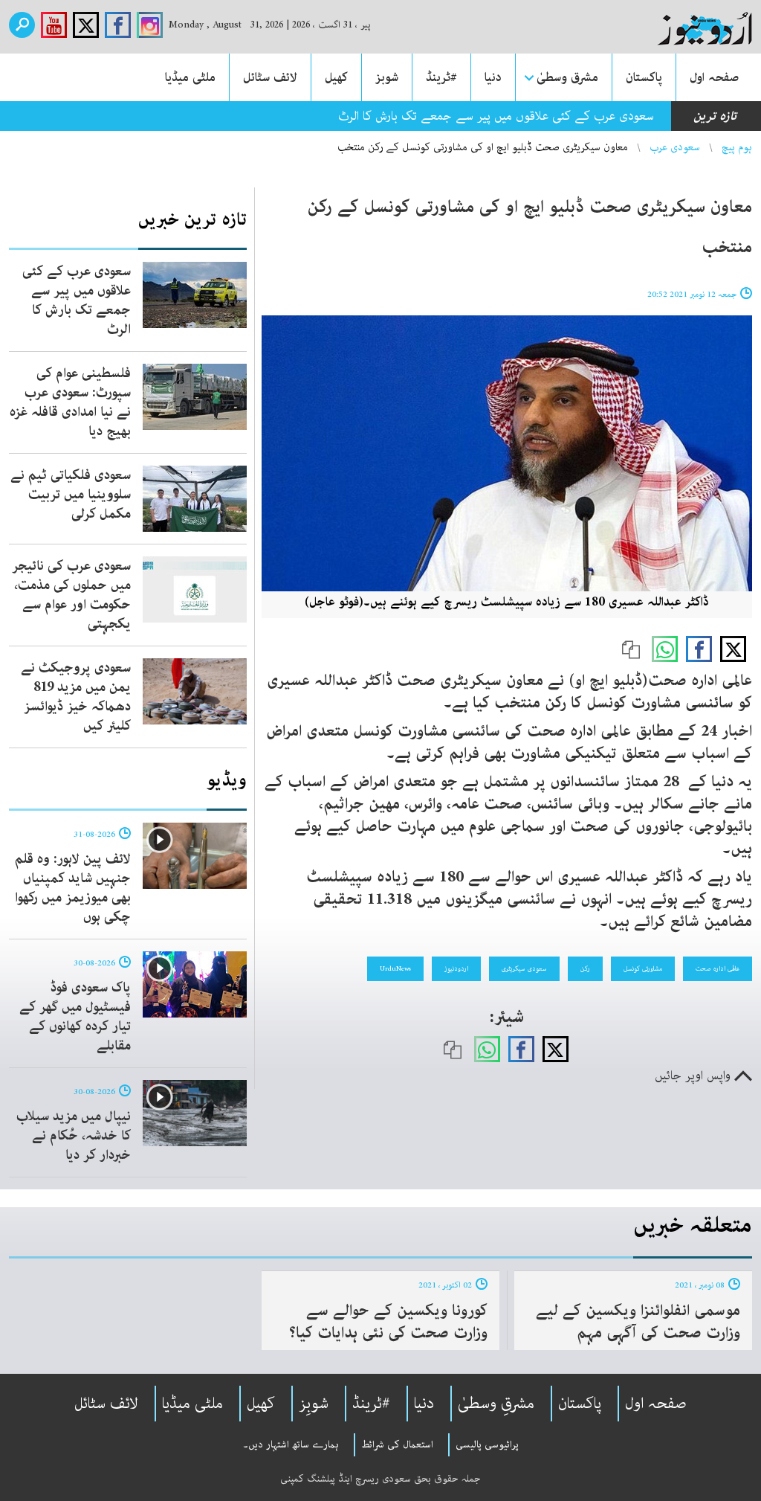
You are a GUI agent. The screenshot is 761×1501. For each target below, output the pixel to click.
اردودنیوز (456, 968)
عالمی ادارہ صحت (717, 968)
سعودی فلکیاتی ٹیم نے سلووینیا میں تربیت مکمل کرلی (70, 494)
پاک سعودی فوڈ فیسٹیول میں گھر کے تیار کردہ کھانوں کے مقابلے (75, 1016)
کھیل (336, 77)
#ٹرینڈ (441, 77)
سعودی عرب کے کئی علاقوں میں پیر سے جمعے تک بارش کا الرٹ (496, 116)
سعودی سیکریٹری (524, 968)
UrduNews (395, 968)
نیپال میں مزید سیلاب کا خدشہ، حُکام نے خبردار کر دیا (73, 1136)
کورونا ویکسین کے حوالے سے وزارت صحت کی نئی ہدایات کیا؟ (388, 1322)
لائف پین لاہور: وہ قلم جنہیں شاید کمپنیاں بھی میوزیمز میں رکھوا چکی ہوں (73, 888)
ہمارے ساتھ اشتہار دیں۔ (291, 1444)
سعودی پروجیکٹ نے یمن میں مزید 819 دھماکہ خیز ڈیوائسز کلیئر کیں (76, 697)
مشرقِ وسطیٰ (496, 1403)
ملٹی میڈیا (190, 77)
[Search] (22, 25)
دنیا (493, 77)
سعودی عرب (675, 147)
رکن (585, 968)
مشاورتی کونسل (643, 968)
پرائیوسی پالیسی (487, 1444)
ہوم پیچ (737, 147)
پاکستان (644, 77)
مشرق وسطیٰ (567, 77)
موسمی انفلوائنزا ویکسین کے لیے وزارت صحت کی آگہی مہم (638, 1322)
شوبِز (313, 1403)
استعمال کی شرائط (397, 1444)
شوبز (386, 77)
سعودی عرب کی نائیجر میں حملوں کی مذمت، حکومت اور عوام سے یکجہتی (71, 595)
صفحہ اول (714, 77)
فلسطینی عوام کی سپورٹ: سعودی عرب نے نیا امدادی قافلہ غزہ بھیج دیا (70, 402)
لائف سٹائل (270, 77)
